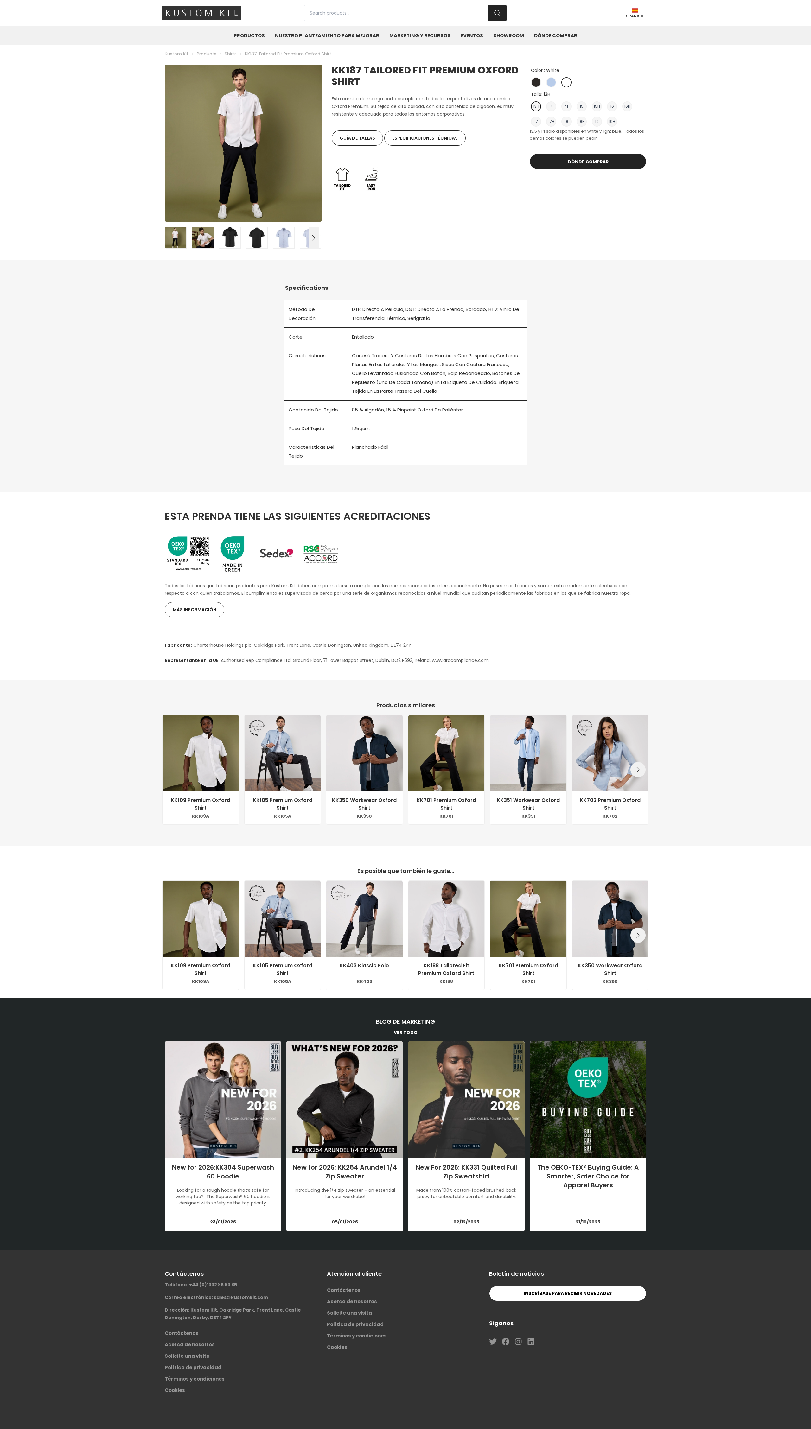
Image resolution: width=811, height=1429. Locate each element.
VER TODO (406, 1032)
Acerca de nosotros (190, 1344)
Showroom (508, 35)
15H (597, 106)
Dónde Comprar (555, 35)
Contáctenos (181, 1333)
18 (566, 121)
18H (581, 121)
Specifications (306, 288)
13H (536, 106)
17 (536, 121)
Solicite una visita (187, 1356)
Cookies (175, 1390)
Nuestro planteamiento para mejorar (327, 35)
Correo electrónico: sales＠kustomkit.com (216, 1297)
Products (206, 54)
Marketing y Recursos (419, 35)
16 (612, 106)
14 (551, 106)
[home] (201, 13)
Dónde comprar (588, 162)
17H (551, 121)
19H (612, 121)
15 (582, 106)
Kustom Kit (176, 54)
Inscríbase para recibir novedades (568, 1293)
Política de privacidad (193, 1367)
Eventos (472, 35)
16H (627, 106)
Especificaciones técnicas (425, 138)
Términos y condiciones (195, 1378)
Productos (249, 35)
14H (566, 106)
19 (597, 121)
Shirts (231, 54)
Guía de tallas (357, 138)
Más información (194, 610)
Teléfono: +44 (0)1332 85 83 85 (201, 1284)
